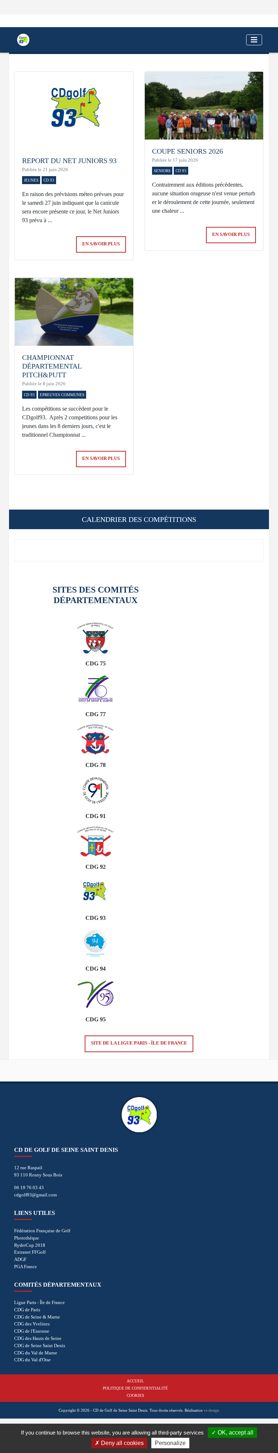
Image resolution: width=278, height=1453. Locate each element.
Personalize (170, 1443)
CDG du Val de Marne (35, 1353)
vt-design (211, 1410)
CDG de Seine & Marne (37, 1317)
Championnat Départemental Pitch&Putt (51, 366)
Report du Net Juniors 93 (69, 161)
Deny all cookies (122, 1443)
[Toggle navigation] (254, 39)
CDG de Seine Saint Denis (39, 1345)
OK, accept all (234, 1432)
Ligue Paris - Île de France (39, 1302)
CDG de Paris (27, 1309)
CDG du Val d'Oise (32, 1359)
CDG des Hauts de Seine (38, 1338)
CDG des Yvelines (32, 1324)
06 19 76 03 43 (29, 1187)
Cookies (135, 1395)
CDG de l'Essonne (31, 1331)
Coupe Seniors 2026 (187, 151)
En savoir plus (101, 243)
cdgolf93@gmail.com (35, 1194)
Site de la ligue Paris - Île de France (139, 1043)
